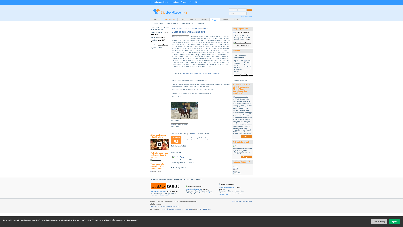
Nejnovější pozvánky (241, 142)
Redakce (236, 51)
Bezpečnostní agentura (158, 191)
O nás (236, 19)
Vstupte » (246, 157)
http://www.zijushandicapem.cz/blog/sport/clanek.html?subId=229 (201, 73)
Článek (205, 28)
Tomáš (235, 171)
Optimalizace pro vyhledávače (183, 209)
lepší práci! (161, 37)
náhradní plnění (207, 193)
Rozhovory (193, 19)
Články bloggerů (158, 23)
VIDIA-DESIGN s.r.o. (205, 209)
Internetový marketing (168, 209)
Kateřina (235, 166)
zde (248, 39)
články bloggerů (163, 45)
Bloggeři (215, 20)
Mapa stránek (171, 206)
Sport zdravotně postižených (193, 28)
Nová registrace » (246, 16)
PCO (200, 191)
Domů (155, 19)
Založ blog (200, 23)
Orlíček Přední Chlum (242, 46)
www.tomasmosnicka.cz (241, 73)
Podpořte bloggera (172, 23)
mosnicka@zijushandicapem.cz (243, 75)
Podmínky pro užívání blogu (158, 206)
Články (183, 19)
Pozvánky (204, 19)
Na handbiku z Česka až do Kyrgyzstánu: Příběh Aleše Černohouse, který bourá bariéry (242, 89)
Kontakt (178, 206)
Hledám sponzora (187, 23)
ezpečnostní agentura (194, 189)
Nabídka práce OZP (169, 19)
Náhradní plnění (164, 195)
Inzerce (225, 19)
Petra (193, 134)
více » (246, 136)
